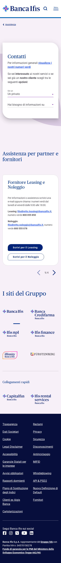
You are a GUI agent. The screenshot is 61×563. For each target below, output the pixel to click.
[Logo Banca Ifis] (21, 8)
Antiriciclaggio (41, 454)
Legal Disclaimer (13, 446)
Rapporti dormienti (14, 480)
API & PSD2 (40, 480)
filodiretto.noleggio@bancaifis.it (25, 224)
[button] (45, 8)
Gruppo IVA (47, 542)
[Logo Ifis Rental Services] (44, 399)
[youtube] (24, 533)
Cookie (7, 439)
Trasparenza (10, 424)
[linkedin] (31, 533)
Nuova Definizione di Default (45, 490)
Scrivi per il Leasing (25, 247)
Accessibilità (10, 454)
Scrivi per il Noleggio (26, 257)
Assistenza (10, 24)
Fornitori (38, 500)
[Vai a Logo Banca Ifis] (16, 314)
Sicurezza (39, 439)
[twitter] (17, 533)
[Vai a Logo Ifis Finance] (44, 335)
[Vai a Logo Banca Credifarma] (44, 314)
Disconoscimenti (43, 446)
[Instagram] (11, 533)
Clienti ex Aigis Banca (11, 502)
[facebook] (5, 533)
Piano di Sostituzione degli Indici (15, 490)
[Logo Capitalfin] (16, 399)
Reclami (38, 424)
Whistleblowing (42, 473)
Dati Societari (11, 431)
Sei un (10, 91)
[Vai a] (16, 335)
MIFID (36, 461)
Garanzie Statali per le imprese (14, 463)
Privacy (37, 431)
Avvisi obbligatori (13, 473)
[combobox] (30, 94)
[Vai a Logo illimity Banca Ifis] (16, 356)
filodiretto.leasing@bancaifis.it (34, 211)
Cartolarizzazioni (13, 511)
